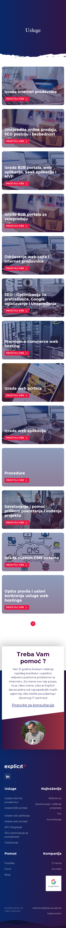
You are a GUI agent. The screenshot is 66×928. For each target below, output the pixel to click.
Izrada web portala (15, 821)
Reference (55, 798)
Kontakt (57, 868)
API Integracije (13, 827)
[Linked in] (7, 776)
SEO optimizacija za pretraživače (16, 834)
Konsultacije (54, 819)
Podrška (9, 863)
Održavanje (11, 842)
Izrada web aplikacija (17, 815)
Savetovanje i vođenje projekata (48, 805)
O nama (57, 863)
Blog (7, 874)
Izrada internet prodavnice (13, 800)
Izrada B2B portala (15, 807)
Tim (59, 813)
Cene (7, 868)
